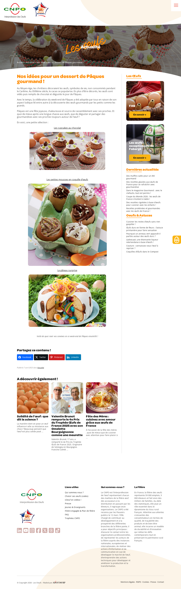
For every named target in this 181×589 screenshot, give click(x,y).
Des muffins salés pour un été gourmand (140, 177)
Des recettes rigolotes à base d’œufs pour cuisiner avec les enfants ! (143, 203)
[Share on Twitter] (25, 410)
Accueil (20, 62)
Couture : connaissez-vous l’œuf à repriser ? (142, 247)
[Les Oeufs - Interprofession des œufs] (15, 10)
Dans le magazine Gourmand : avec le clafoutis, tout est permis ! (144, 191)
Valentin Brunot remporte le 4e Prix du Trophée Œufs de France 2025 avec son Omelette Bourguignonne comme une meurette (67, 426)
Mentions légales (128, 582)
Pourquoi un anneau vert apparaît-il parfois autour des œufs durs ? (143, 235)
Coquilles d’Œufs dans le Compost (142, 251)
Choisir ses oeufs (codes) (76, 496)
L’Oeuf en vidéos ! (73, 499)
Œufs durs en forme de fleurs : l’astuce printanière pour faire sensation (144, 228)
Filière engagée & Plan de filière (80, 510)
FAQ (67, 514)
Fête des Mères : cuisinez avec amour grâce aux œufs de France (101, 421)
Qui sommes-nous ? (74, 492)
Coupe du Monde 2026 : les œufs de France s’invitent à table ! (143, 197)
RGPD (138, 582)
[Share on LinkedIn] (31, 410)
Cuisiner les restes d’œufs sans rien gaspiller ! (143, 223)
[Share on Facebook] (19, 410)
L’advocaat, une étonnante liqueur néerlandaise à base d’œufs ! (142, 240)
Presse (68, 503)
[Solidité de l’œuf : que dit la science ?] (33, 397)
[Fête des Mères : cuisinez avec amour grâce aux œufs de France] (102, 397)
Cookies (145, 582)
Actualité (30, 62)
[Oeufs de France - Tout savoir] (40, 10)
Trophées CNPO (72, 518)
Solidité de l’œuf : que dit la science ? (32, 418)
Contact (160, 582)
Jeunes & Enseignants (75, 507)
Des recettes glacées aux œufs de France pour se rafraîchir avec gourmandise (142, 184)
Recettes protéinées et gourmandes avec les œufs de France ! (143, 209)
